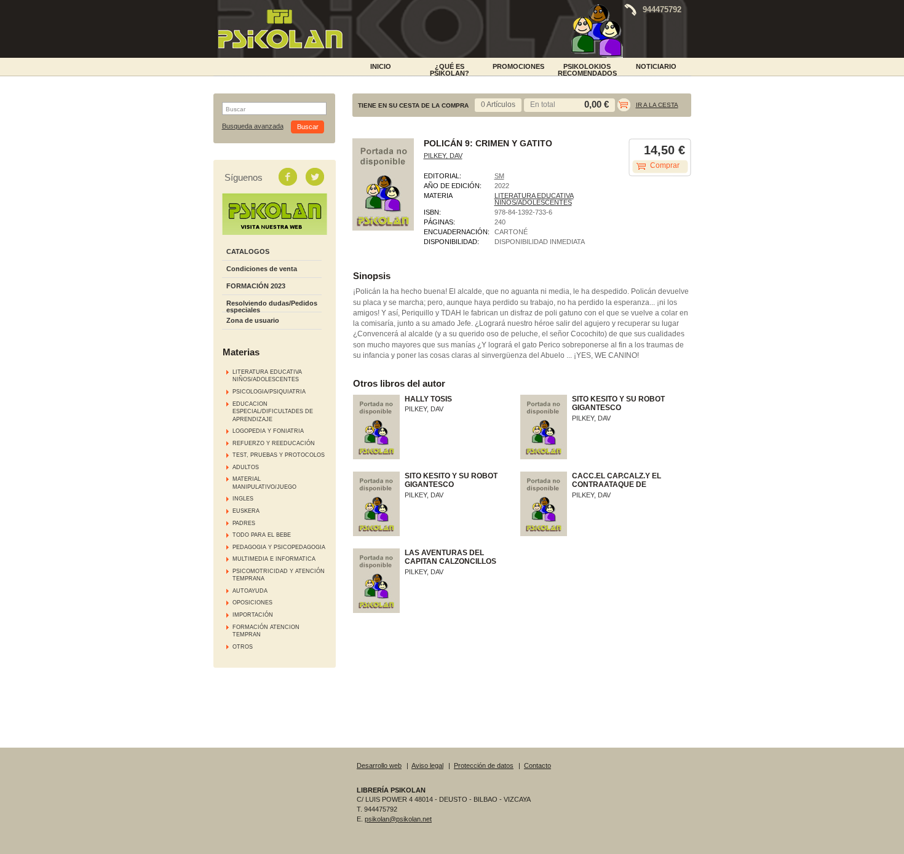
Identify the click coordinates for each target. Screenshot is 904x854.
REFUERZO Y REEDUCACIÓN (273, 443)
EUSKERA (246, 511)
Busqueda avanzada (252, 126)
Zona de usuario (252, 320)
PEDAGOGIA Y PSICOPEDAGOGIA (278, 547)
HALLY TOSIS (428, 399)
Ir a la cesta (657, 104)
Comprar (665, 165)
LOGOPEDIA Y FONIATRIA (268, 431)
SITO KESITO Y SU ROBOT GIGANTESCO (618, 403)
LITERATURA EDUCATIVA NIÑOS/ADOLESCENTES (534, 199)
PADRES (243, 523)
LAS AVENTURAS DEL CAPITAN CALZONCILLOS (450, 557)
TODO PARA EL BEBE (261, 535)
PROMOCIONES (518, 66)
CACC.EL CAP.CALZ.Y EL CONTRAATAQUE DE (616, 480)
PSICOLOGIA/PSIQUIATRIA (269, 392)
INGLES (242, 499)
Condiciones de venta (261, 268)
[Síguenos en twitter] (316, 176)
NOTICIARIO (656, 66)
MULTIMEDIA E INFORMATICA (273, 559)
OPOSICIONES (252, 602)
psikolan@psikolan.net (398, 819)
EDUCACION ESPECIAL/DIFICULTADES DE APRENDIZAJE (272, 411)
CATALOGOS (247, 251)
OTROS (242, 647)
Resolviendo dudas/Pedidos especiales (271, 306)
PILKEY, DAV (443, 155)
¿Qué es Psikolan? (449, 69)
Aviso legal (427, 765)
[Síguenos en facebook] (289, 176)
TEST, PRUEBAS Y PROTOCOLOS (278, 455)
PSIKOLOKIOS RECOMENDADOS (587, 69)
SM (499, 176)
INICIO (380, 66)
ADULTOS (245, 467)
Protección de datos (483, 765)
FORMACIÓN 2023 (255, 286)
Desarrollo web (379, 765)
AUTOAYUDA (250, 591)
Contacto (537, 765)
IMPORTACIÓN (252, 615)
